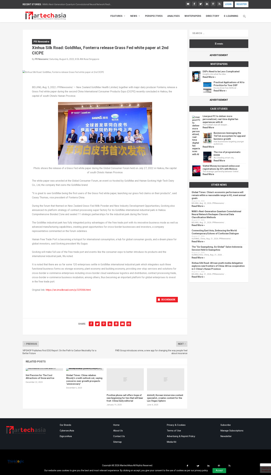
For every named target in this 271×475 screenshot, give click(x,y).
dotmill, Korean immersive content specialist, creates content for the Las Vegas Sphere (165, 398)
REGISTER (241, 4)
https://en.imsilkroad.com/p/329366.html (68, 289)
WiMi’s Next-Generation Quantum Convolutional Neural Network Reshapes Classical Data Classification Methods (216, 214)
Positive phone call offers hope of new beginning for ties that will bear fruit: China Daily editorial (125, 398)
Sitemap (117, 442)
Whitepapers (192, 16)
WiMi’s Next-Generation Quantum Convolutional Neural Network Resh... (77, 4)
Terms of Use (174, 430)
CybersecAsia (67, 430)
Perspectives (154, 16)
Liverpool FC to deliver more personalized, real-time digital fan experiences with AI (220, 119)
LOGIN (228, 4)
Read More (208, 127)
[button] (244, 18)
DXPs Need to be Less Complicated (221, 71)
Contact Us (119, 436)
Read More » (209, 77)
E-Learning (231, 16)
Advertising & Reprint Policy (181, 436)
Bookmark (168, 299)
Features (116, 16)
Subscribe (226, 425)
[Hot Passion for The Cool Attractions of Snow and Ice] (44, 369)
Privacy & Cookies (176, 425)
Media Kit (171, 442)
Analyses (173, 16)
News (133, 16)
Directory (212, 16)
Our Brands (65, 425)
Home (116, 425)
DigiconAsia (66, 436)
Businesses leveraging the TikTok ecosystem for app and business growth (229, 136)
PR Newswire (41, 41)
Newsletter (226, 436)
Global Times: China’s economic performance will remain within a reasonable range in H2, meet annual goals (219, 195)
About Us (118, 430)
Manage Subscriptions (232, 430)
